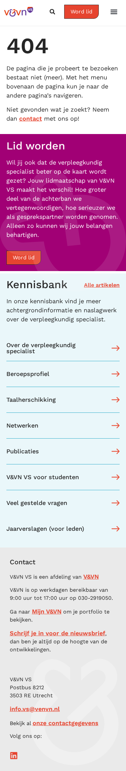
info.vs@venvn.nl (35, 708)
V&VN (91, 576)
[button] (114, 11)
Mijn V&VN (46, 611)
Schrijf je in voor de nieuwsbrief (57, 633)
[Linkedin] (14, 756)
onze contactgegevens (65, 722)
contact (30, 118)
